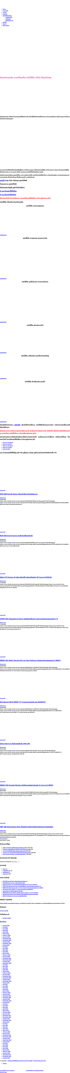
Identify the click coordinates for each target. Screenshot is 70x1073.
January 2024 (6, 974)
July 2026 (5, 927)
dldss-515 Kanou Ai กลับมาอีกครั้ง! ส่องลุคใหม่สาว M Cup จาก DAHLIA (26, 577)
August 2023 (6, 983)
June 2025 (5, 948)
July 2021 (5, 1024)
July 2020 (5, 1043)
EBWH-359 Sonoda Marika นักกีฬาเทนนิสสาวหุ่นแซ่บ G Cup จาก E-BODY (26, 785)
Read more (3, 498)
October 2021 (6, 1019)
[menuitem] (36, 9)
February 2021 (6, 1032)
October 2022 (6, 999)
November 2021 (7, 1017)
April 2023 (5, 989)
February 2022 (6, 1012)
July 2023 (5, 984)
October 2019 (6, 1058)
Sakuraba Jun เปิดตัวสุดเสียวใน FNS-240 (15, 743)
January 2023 (6, 994)
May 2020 (5, 1046)
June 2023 (5, 986)
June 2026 (5, 929)
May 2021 (5, 1027)
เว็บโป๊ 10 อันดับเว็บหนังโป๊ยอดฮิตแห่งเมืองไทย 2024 (15, 848)
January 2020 (6, 1053)
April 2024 (5, 970)
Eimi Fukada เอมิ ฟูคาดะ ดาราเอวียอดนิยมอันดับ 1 (14, 854)
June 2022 (5, 1006)
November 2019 (7, 1056)
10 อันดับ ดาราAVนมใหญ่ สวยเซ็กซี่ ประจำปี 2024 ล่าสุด (15, 849)
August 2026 (6, 925)
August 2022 (6, 1002)
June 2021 (5, 1025)
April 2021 (5, 1028)
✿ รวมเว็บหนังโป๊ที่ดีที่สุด (8, 191)
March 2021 (6, 1030)
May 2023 (5, 988)
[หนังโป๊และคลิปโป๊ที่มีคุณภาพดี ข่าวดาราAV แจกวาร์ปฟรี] (10, 6)
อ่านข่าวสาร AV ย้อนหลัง (5, 862)
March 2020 (6, 1050)
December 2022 (7, 996)
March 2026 (6, 934)
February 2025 (6, 955)
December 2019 (7, 1055)
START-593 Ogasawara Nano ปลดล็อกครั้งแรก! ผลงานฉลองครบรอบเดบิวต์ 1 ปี (29, 619)
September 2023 (7, 981)
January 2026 (6, 937)
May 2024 (5, 968)
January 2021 (6, 1033)
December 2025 (7, 938)
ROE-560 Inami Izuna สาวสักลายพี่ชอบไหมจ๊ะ (16, 536)
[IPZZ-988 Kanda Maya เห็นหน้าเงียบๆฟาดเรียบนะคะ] (24, 489)
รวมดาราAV (2, 490)
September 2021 (7, 1020)
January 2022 (6, 1014)
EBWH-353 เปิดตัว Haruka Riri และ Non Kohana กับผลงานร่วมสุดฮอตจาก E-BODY (30, 660)
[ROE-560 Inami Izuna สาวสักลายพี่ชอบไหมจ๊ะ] (24, 530)
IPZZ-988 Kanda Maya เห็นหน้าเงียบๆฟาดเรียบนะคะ (19, 494)
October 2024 (6, 961)
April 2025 (5, 952)
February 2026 (6, 935)
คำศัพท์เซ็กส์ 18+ (9, 20)
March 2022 (6, 1010)
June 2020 (5, 1045)
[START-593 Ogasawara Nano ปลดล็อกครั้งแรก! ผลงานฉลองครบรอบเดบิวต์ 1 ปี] (24, 613)
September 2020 (7, 1040)
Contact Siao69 (4, 911)
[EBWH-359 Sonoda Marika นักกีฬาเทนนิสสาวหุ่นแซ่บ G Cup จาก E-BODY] (24, 780)
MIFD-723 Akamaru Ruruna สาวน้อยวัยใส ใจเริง (15, 896)
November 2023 (7, 978)
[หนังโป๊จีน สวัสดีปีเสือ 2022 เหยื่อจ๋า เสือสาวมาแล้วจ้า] (35, 114)
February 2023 (6, 992)
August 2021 (6, 1022)
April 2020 (5, 1048)
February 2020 (6, 1051)
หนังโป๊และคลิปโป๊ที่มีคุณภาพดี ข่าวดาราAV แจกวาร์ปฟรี (19, 1061)
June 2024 (5, 966)
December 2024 (7, 958)
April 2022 (5, 1009)
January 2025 (6, 956)
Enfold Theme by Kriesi (39, 1061)
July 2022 (5, 1004)
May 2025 (5, 950)
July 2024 (5, 965)
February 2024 (6, 973)
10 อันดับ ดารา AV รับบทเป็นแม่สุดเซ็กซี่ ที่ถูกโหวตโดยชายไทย (17, 853)
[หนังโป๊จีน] (17, 233)
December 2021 (7, 1015)
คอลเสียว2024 (8, 17)
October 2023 (6, 979)
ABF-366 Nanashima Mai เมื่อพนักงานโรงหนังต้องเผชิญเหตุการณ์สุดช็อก (26, 827)
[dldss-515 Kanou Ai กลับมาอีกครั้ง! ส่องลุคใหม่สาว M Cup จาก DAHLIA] (24, 572)
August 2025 (6, 945)
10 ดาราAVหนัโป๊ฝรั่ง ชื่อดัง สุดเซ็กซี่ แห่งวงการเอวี (14, 851)
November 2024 (7, 960)
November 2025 (7, 940)
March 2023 (6, 991)
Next (6, 839)
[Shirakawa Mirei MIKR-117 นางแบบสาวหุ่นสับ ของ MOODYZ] (24, 697)
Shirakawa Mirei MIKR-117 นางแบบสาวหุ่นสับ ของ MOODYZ (22, 702)
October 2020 (6, 1038)
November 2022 (7, 997)
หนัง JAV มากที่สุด (7, 918)
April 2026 (5, 932)
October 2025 (6, 942)
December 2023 (7, 976)
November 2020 (7, 1037)
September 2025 (7, 943)
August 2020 (6, 1042)
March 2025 (6, 953)
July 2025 (5, 947)
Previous (2, 839)
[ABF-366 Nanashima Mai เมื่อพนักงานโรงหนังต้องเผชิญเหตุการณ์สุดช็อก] (24, 821)
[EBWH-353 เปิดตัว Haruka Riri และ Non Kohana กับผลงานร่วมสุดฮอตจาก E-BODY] (24, 655)
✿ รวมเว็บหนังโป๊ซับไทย (8, 195)
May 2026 (5, 930)
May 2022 (5, 1007)
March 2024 (6, 971)
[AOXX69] (20, 463)
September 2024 (7, 963)
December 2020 (7, 1035)
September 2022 (7, 1001)
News (4, 869)
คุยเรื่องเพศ (8, 19)
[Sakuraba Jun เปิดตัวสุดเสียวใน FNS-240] (24, 738)
